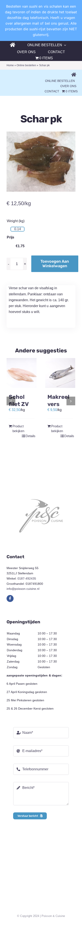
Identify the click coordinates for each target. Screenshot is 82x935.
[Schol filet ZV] (22, 373)
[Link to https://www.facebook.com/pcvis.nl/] (10, 598)
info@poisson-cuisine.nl (23, 588)
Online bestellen (26, 65)
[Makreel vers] (60, 373)
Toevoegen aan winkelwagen (54, 263)
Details (30, 436)
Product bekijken (16, 428)
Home (10, 65)
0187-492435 (26, 578)
